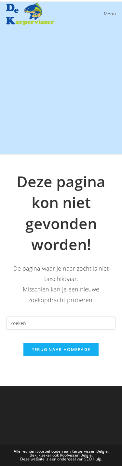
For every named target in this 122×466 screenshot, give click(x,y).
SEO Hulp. (93, 459)
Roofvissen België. (76, 455)
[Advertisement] (61, 90)
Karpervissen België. (90, 451)
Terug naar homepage (61, 349)
